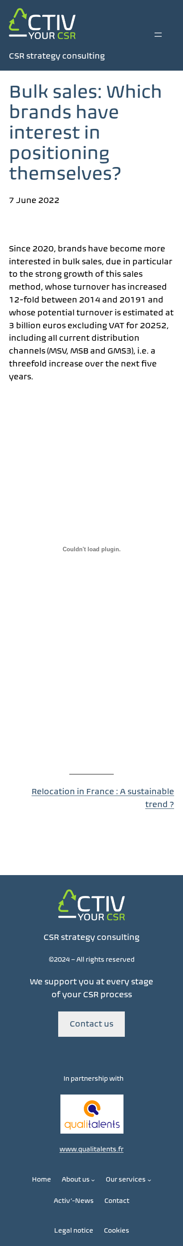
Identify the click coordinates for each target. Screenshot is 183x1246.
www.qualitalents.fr (91, 1149)
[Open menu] (158, 34)
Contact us (91, 1024)
